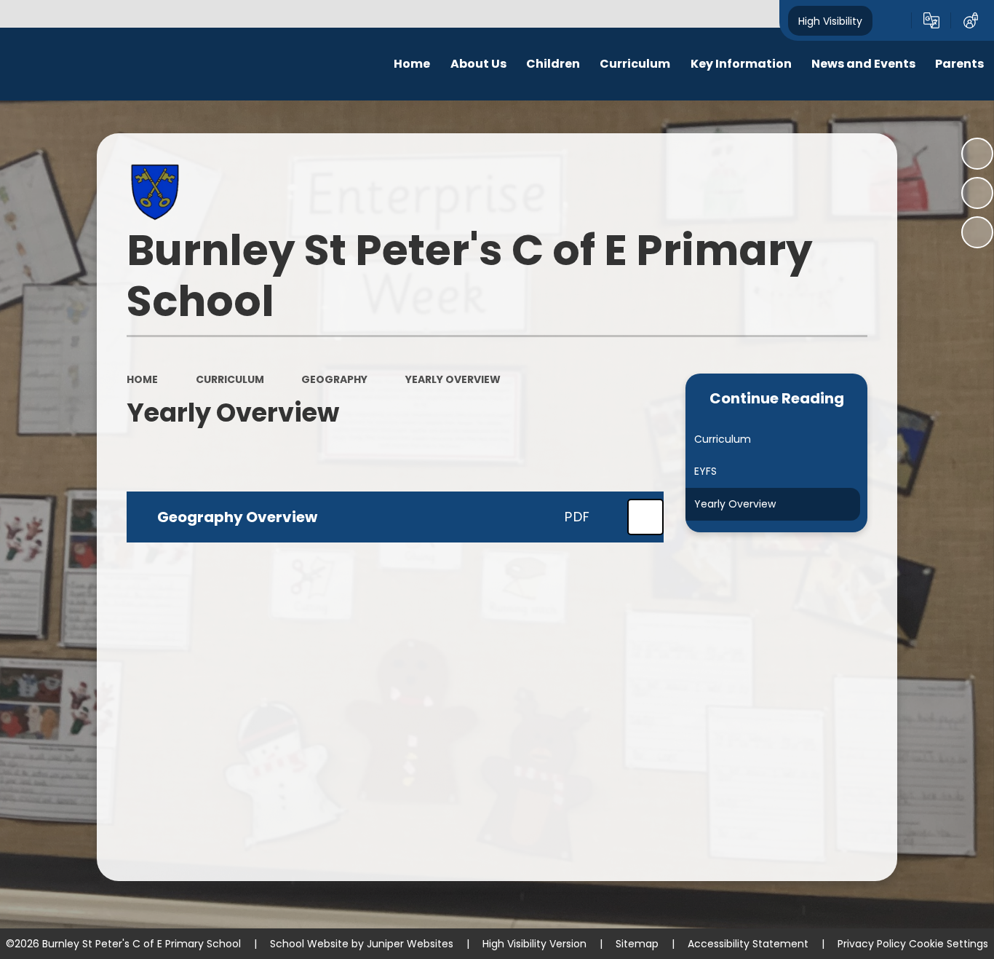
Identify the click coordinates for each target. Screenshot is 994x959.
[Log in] (970, 20)
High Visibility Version (534, 943)
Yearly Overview (453, 379)
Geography (334, 379)
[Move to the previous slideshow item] (977, 193)
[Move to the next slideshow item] (977, 232)
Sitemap (637, 943)
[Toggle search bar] (892, 20)
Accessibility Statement (748, 943)
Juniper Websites (410, 943)
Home (142, 379)
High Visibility (830, 20)
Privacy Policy (872, 943)
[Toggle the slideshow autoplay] (977, 154)
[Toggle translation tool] (931, 20)
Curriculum (230, 379)
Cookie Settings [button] (948, 943)
